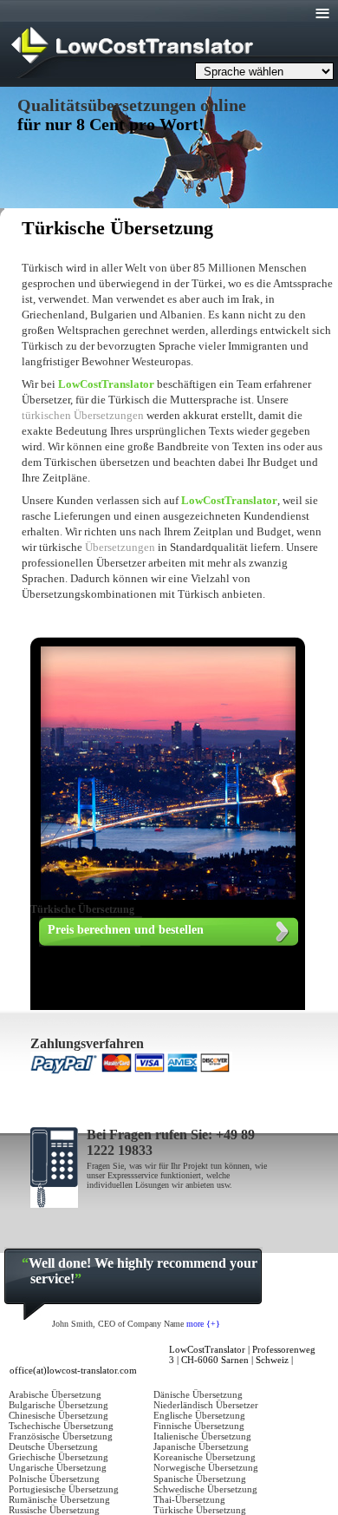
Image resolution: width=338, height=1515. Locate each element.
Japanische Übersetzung (201, 1446)
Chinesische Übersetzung (58, 1415)
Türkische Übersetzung (199, 1510)
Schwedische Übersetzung (205, 1489)
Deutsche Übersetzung (53, 1446)
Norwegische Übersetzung (205, 1467)
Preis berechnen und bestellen (126, 929)
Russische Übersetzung (54, 1510)
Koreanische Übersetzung (204, 1457)
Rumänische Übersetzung (59, 1499)
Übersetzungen (120, 547)
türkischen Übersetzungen (84, 415)
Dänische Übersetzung (198, 1394)
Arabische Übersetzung (55, 1394)
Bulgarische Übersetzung (58, 1405)
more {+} (203, 1323)
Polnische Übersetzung (54, 1478)
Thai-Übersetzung (189, 1499)
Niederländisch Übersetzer (205, 1405)
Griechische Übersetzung (58, 1457)
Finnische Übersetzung (198, 1425)
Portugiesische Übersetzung (64, 1489)
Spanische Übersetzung (199, 1478)
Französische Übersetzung (61, 1436)
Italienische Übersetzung (202, 1436)
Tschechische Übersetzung (61, 1425)
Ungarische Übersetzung (58, 1467)
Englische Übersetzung (199, 1415)
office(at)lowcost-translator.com (73, 1370)
